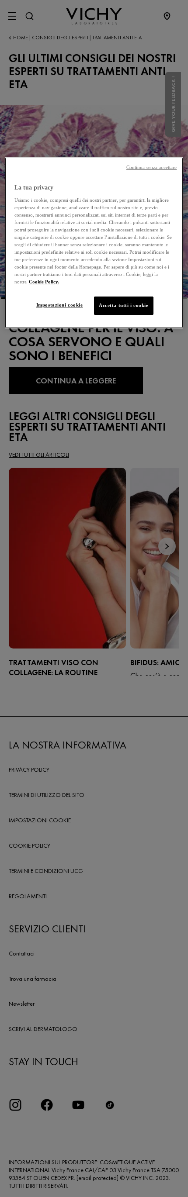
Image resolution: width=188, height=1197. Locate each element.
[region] (94, 242)
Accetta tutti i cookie (124, 305)
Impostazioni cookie (59, 304)
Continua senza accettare (151, 167)
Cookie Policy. (44, 281)
